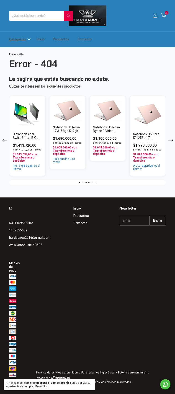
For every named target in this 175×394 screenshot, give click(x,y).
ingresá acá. (107, 372)
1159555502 (18, 230)
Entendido (41, 386)
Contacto (84, 39)
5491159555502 (21, 223)
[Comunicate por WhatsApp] (165, 384)
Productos (61, 39)
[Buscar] (68, 16)
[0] (163, 15)
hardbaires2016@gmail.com (29, 237)
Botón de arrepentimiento (133, 372)
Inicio (41, 39)
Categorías (17, 39)
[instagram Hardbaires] (10, 208)
